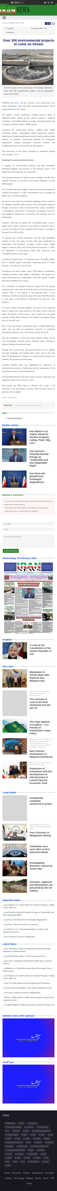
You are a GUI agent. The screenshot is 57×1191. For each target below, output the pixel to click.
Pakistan (38, 1142)
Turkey (37, 1158)
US (23, 1161)
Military (29, 1178)
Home (7, 1173)
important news (13, 23)
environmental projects (15, 418)
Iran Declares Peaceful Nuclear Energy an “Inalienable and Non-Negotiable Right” (28, 913)
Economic (16, 1173)
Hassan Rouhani (12, 1135)
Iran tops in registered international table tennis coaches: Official (27, 962)
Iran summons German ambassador (19, 937)
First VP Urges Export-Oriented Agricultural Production (27, 983)
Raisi (31, 1150)
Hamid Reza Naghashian (42, 1131)
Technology (19, 1178)
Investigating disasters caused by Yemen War (41, 866)
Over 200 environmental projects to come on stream (28, 42)
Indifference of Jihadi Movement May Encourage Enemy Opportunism (27, 969)
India (33, 1135)
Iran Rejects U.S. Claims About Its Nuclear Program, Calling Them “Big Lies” (40, 437)
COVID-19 (29, 1127)
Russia (9, 1154)
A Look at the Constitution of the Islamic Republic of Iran (27, 988)
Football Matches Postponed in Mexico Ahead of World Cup (29, 1005)
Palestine (50, 1142)
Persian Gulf (23, 1146)
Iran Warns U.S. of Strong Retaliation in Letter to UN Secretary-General (25, 930)
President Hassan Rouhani (15, 1150)
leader (47, 1138)
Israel (18, 1138)
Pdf (52, 1178)
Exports (16, 1131)
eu (8, 1131)
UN (16, 1161)
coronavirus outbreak (14, 1127)
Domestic (49, 1173)
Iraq (51, 1135)
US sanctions (34, 1161)
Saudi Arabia (33, 1154)
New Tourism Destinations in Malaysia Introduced (41, 754)
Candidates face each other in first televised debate (40, 849)
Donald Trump (43, 1127)
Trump (28, 1158)
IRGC (9, 1138)
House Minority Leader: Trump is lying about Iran (25, 956)
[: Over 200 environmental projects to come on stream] (53, 23)
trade (18, 1158)
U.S (47, 1158)
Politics (26, 1173)
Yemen (46, 1161)
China (22, 1123)
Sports (38, 1178)
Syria (44, 1154)
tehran (9, 1158)
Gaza (26, 1131)
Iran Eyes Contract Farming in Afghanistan (22, 993)
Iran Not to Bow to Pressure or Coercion (21, 924)
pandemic (10, 1146)
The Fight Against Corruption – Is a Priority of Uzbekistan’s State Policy (40, 728)
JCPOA (37, 1138)
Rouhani (41, 1150)
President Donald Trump (40, 1146)
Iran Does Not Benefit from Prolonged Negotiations (25, 920)
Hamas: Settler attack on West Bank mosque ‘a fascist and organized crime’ (28, 998)
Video (29, 1183)
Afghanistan (11, 1123)
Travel (46, 1178)
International (37, 1173)
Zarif (8, 1165)
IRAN (42, 1135)
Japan (27, 1138)
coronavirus (33, 1123)
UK (8, 1161)
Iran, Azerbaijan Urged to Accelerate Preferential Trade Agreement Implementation (27, 950)
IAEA (25, 1135)
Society (22, 23)
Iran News (14, 103)
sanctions (20, 1154)
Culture (8, 1178)
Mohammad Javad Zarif (14, 1142)
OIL (29, 1142)
